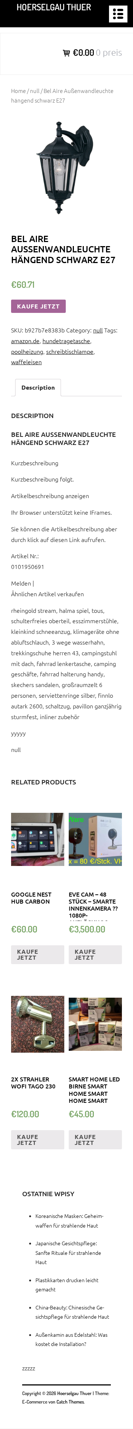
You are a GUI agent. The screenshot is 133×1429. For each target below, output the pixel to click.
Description (38, 387)
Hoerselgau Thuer (54, 7)
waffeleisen (26, 362)
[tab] (38, 387)
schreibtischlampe (69, 351)
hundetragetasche (66, 340)
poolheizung (27, 351)
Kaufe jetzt (38, 306)
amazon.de (25, 340)
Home (18, 90)
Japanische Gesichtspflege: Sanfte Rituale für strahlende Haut (68, 1252)
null (35, 90)
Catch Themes (70, 1402)
